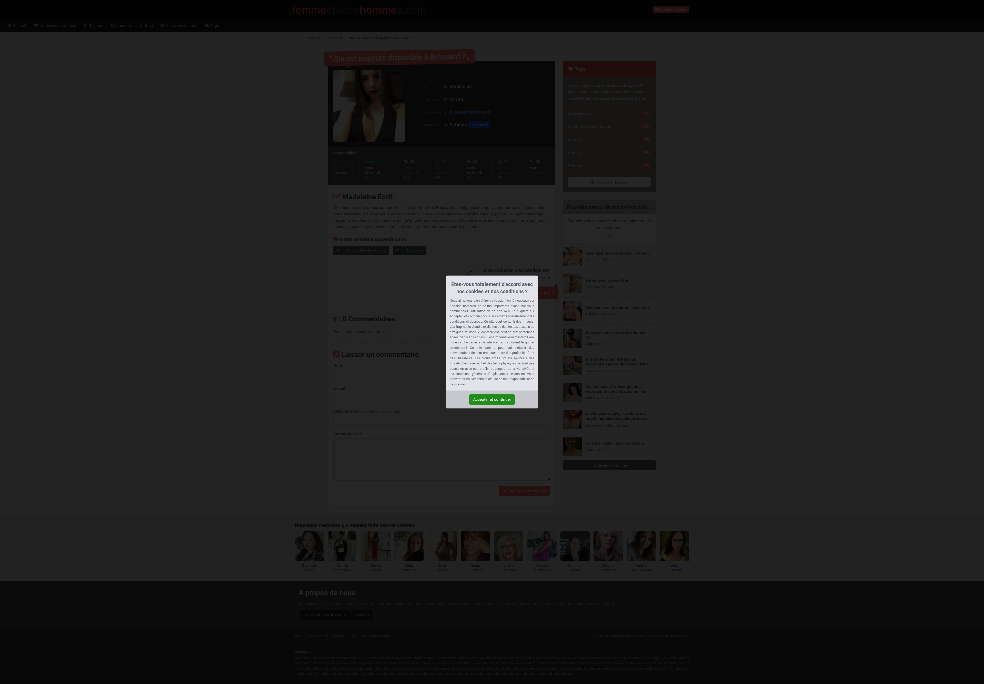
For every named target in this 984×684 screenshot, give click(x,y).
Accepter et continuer (492, 399)
